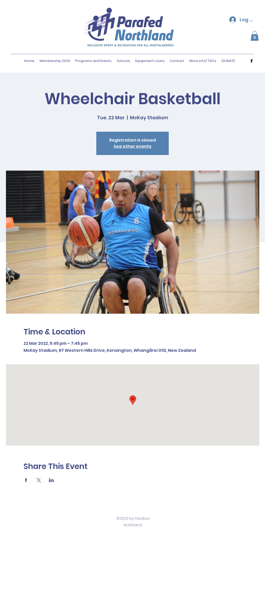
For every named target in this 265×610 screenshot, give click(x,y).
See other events (132, 146)
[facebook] (251, 61)
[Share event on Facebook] (26, 480)
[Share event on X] (38, 480)
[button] (255, 36)
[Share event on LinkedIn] (51, 480)
